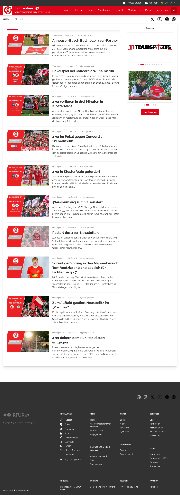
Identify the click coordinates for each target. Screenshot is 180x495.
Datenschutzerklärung (160, 458)
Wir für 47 (170, 2)
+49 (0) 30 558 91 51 (129, 487)
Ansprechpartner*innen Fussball (100, 425)
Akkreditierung (156, 428)
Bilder (122, 420)
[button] (170, 50)
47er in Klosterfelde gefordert (76, 172)
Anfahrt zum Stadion (99, 456)
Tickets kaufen (134, 2)
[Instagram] (167, 19)
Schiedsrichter (96, 430)
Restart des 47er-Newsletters (75, 233)
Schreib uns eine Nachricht (102, 487)
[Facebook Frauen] (145, 19)
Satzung (154, 462)
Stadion (93, 460)
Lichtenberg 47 (29, 423)
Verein (67, 10)
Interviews (124, 428)
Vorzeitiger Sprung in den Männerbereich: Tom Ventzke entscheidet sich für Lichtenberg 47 (85, 267)
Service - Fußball (158, 432)
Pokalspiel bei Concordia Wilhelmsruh (83, 71)
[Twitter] (152, 19)
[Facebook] (139, 19)
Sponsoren (125, 450)
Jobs (152, 420)
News (90, 10)
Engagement (96, 434)
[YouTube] (159, 19)
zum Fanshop (150, 112)
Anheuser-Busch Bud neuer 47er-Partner (85, 40)
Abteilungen (104, 10)
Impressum (155, 454)
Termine (79, 10)
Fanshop (153, 2)
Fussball (119, 10)
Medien (132, 10)
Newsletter (155, 435)
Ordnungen (155, 466)
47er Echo (124, 432)
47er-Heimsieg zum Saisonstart (77, 202)
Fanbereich (155, 424)
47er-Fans (162, 10)
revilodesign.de (23, 490)
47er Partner (146, 10)
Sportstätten (96, 464)
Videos (123, 424)
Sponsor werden (127, 454)
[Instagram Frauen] (174, 19)
